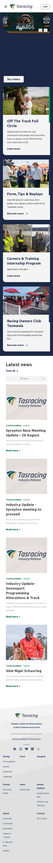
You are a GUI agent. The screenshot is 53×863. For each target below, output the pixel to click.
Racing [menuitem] (6, 756)
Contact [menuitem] (41, 813)
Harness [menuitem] (6, 767)
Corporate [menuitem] (7, 818)
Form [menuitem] (22, 756)
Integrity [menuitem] (41, 756)
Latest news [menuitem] (25, 790)
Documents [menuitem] (8, 829)
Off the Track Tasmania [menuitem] (42, 803)
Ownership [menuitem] (7, 777)
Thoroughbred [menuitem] (9, 762)
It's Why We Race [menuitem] (7, 844)
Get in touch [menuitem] (42, 818)
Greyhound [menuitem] (7, 772)
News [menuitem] (22, 784)
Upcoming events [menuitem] (7, 791)
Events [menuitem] (6, 784)
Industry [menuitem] (6, 851)
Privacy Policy (35, 739)
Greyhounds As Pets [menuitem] (43, 795)
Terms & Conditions (20, 739)
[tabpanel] (26, 536)
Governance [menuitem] (8, 823)
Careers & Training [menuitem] (7, 835)
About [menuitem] (6, 813)
